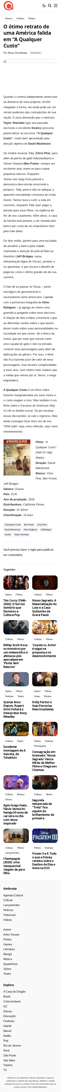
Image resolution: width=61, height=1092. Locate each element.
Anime (7, 929)
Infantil (7, 1026)
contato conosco (20, 1087)
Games (7, 944)
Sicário (8, 534)
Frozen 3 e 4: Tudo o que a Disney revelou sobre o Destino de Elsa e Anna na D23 (44, 861)
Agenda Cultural (13, 895)
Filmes (7, 939)
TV (5, 1070)
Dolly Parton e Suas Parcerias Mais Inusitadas (43, 705)
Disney (7, 1011)
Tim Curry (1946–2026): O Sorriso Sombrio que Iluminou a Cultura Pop (15, 607)
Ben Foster (29, 525)
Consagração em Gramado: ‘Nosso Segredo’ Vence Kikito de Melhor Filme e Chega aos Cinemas (44, 761)
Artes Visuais (11, 934)
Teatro (7, 973)
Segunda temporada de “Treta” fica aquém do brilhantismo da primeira (43, 809)
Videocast (9, 915)
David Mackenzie (13, 529)
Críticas (8, 900)
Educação (9, 1016)
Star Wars (9, 1060)
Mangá (7, 954)
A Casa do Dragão (14, 991)
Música (7, 959)
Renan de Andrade (17, 52)
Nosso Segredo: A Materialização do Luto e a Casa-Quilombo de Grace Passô (44, 607)
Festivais (8, 1021)
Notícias (8, 910)
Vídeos (7, 919)
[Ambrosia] (8, 6)
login (33, 549)
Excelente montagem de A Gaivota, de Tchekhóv (14, 752)
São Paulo (9, 1055)
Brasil (6, 996)
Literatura (9, 949)
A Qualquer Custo (13, 525)
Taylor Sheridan (21, 534)
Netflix (7, 1035)
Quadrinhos (10, 964)
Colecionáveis (12, 1001)
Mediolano (43, 1087)
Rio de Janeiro (12, 1045)
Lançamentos (11, 905)
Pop (5, 1040)
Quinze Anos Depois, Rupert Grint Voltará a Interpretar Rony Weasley (15, 709)
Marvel (7, 1030)
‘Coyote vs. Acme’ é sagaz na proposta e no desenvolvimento (44, 650)
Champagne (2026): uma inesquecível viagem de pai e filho (14, 866)
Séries (7, 969)
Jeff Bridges (45, 529)
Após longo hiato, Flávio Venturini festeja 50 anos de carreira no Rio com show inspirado (15, 814)
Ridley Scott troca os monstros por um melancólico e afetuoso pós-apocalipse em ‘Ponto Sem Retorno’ (15, 656)
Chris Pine (42, 525)
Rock (6, 1050)
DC (5, 1006)
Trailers (7, 1065)
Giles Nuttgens (30, 529)
